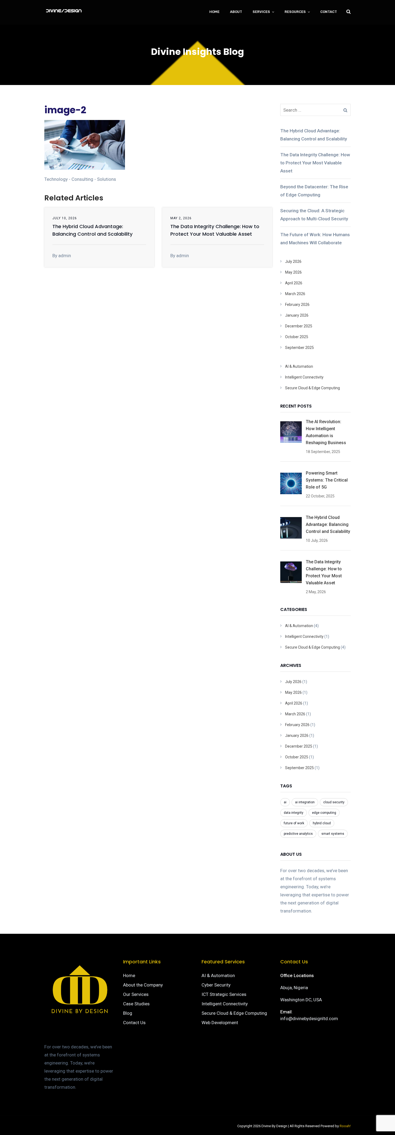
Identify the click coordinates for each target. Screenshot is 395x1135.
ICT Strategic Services (224, 994)
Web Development (220, 1022)
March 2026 (295, 294)
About (236, 12)
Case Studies (136, 1003)
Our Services (136, 994)
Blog (127, 1013)
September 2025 (299, 347)
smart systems (332, 834)
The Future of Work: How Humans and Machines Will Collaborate (315, 238)
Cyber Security (216, 985)
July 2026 (293, 261)
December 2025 (298, 326)
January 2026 (296, 315)
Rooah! (345, 1126)
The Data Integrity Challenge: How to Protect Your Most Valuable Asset (315, 163)
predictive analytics (298, 834)
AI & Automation (299, 366)
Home (214, 12)
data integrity (293, 813)
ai (285, 802)
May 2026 (293, 272)
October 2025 (296, 337)
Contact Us (134, 1022)
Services (261, 12)
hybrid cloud (322, 823)
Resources (295, 12)
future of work (294, 823)
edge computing (324, 813)
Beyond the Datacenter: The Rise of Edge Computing (314, 190)
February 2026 (297, 304)
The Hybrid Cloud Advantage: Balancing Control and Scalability (313, 135)
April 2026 (293, 283)
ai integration (305, 802)
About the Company (143, 985)
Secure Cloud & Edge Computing (312, 388)
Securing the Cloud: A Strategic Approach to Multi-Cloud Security (314, 214)
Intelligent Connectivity (304, 377)
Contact (328, 12)
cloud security (333, 802)
